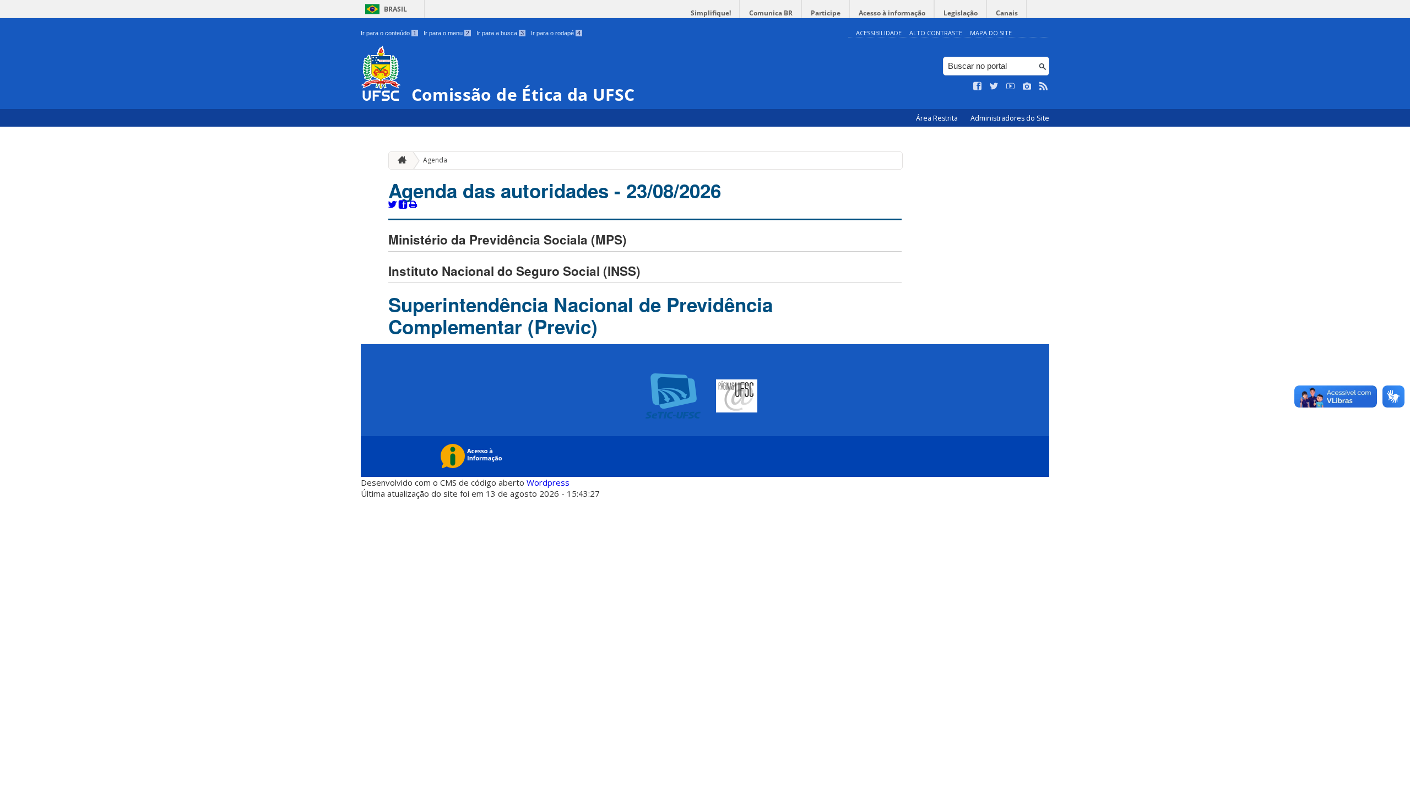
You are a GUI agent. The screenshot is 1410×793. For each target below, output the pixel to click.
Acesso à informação (892, 13)
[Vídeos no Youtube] (1010, 86)
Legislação (960, 13)
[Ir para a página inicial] (399, 160)
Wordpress (548, 482)
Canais (1007, 13)
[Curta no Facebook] (977, 86)
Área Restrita (937, 118)
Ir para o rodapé (556, 33)
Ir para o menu (446, 33)
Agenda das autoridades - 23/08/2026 (554, 190)
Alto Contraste (935, 33)
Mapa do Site (991, 33)
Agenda (435, 160)
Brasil (395, 9)
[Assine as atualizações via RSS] (1043, 86)
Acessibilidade (879, 33)
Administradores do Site (1009, 118)
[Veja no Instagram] (1027, 86)
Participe (825, 13)
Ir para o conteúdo (388, 33)
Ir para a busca (500, 33)
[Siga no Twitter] (994, 86)
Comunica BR (771, 13)
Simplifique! (711, 13)
